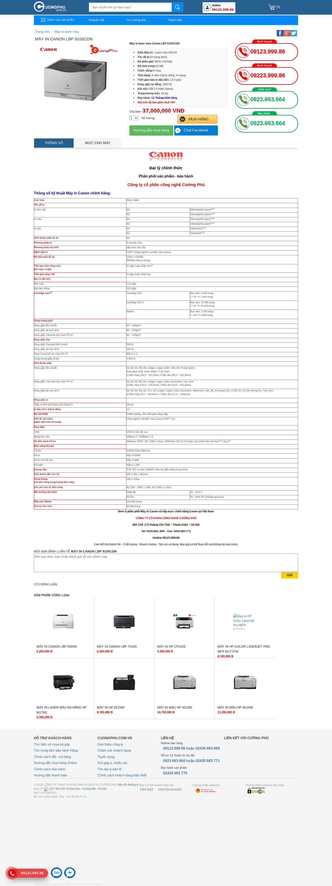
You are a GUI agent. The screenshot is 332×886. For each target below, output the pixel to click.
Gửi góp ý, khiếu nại (112, 763)
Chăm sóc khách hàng (114, 750)
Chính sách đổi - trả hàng (52, 757)
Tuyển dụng (106, 757)
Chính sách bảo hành (49, 769)
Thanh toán (175, 20)
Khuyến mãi (96, 20)
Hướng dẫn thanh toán (50, 775)
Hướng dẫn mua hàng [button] (151, 130)
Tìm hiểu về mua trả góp (52, 744)
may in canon (42, 884)
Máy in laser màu (66, 31)
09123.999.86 (267, 51)
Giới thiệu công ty (110, 744)
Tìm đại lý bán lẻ (109, 769)
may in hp (56, 884)
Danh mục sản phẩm (60, 19)
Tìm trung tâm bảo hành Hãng (56, 750)
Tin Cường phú (136, 20)
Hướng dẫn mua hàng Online (55, 763)
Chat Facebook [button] (196, 130)
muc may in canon (91, 884)
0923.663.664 (267, 99)
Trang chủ (42, 31)
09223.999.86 (267, 75)
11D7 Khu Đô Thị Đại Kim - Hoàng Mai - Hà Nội (77, 788)
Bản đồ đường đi (128, 784)
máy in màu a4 (71, 884)
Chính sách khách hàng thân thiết (122, 775)
